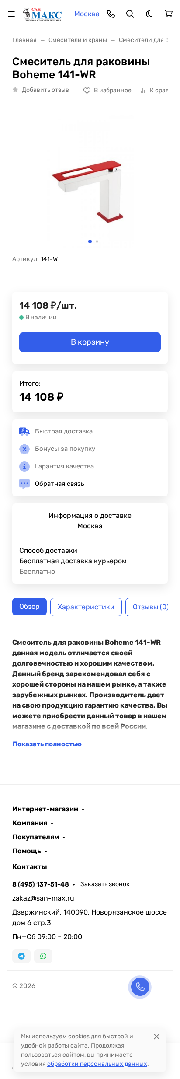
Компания (29, 823)
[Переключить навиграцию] (11, 14)
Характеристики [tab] (86, 607)
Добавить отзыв (45, 90)
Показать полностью (47, 744)
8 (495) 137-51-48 (40, 884)
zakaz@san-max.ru (43, 898)
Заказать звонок (105, 884)
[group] (90, 181)
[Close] (156, 1036)
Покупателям (35, 837)
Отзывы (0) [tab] (151, 607)
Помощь (26, 851)
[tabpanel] (90, 693)
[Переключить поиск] (130, 14)
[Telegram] (21, 956)
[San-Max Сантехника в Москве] (42, 13)
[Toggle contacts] (111, 14)
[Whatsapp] (43, 956)
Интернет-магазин (45, 809)
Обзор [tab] (29, 606)
